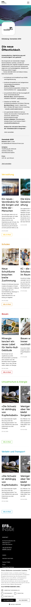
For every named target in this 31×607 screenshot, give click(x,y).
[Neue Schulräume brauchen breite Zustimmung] (10, 256)
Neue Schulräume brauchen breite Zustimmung (9, 274)
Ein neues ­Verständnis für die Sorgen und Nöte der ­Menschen (10, 205)
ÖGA (3, 564)
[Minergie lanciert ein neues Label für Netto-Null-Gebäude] (10, 326)
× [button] (29, 569)
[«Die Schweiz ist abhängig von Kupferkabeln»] (10, 394)
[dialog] (15, 587)
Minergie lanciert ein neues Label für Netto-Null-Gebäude (10, 344)
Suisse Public (6, 562)
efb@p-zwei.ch (6, 549)
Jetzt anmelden (9, 132)
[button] (15, 586)
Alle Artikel (7, 235)
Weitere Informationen (15, 584)
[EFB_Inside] (4, 2)
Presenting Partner (8, 567)
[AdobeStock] (10, 187)
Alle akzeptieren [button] (8, 600)
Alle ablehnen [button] (23, 600)
